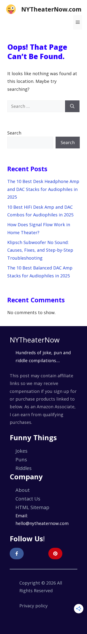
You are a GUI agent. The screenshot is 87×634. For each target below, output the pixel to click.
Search (14, 133)
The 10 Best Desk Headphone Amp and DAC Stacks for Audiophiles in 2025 (43, 189)
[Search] (72, 106)
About (22, 490)
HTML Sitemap (32, 507)
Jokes (21, 451)
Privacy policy (33, 606)
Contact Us (27, 498)
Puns (21, 459)
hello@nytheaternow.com (42, 523)
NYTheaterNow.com (51, 9)
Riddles (23, 468)
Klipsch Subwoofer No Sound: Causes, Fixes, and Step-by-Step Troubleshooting (40, 250)
